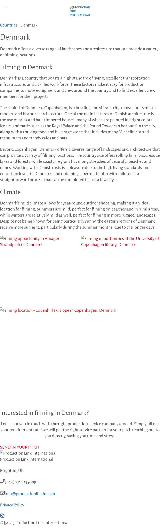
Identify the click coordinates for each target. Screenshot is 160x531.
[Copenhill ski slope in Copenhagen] (80, 358)
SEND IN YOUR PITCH (19, 447)
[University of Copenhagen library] (120, 270)
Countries (9, 25)
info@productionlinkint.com (30, 493)
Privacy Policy (12, 505)
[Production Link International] (80, 12)
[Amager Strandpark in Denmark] (39, 270)
